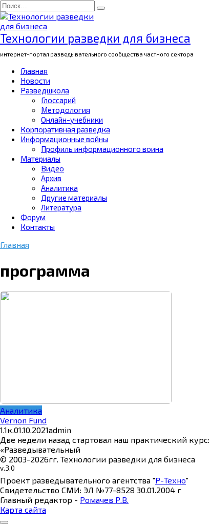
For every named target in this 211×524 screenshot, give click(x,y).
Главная (34, 70)
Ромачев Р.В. (104, 499)
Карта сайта (23, 509)
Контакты (37, 226)
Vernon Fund (23, 420)
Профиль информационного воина (102, 148)
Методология (65, 109)
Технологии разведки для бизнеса (95, 38)
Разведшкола (44, 90)
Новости (35, 80)
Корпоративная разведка (65, 129)
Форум (33, 217)
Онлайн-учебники (72, 119)
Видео (52, 168)
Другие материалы (74, 197)
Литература (61, 207)
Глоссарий (58, 100)
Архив (51, 178)
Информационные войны (64, 139)
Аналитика (59, 187)
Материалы (40, 158)
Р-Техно (170, 480)
